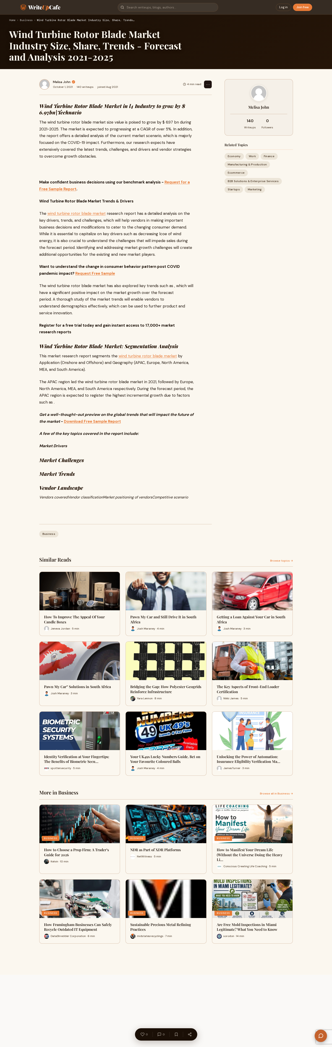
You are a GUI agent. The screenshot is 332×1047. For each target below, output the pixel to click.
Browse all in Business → (276, 793)
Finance (269, 156)
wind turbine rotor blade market (76, 213)
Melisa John (62, 82)
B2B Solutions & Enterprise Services (253, 181)
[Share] (189, 1034)
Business (26, 20)
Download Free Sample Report (92, 421)
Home (12, 20)
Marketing (255, 189)
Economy (234, 156)
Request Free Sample (95, 273)
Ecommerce (236, 173)
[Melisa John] (44, 84)
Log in (283, 7)
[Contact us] (321, 1036)
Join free (302, 7)
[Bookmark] (176, 1034)
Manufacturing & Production (247, 164)
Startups (234, 189)
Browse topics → (281, 561)
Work (252, 156)
